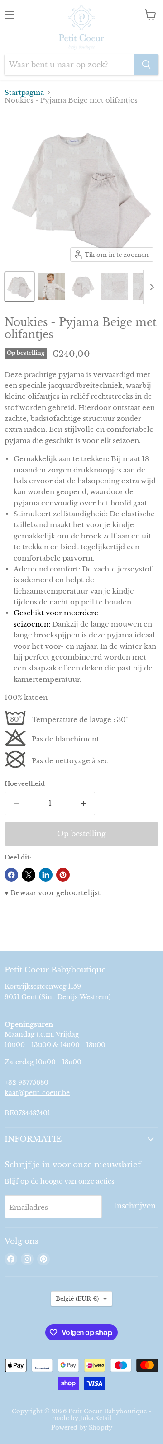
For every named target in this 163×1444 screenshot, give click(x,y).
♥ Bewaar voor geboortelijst (53, 892)
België (77, 1298)
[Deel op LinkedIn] (46, 875)
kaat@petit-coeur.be (37, 1093)
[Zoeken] (146, 64)
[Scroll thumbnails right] (150, 287)
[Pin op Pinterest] (63, 875)
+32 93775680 (26, 1082)
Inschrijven (135, 1206)
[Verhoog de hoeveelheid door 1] (83, 803)
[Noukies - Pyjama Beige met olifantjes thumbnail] (19, 286)
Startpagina (24, 92)
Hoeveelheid (25, 783)
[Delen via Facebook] (11, 875)
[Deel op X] (28, 875)
